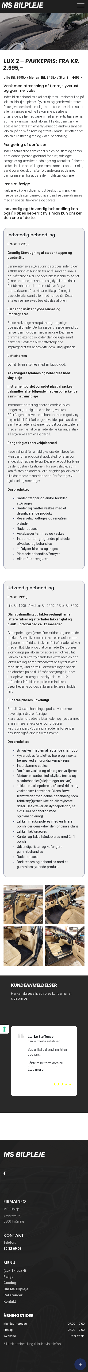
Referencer (13, 1295)
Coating (10, 1283)
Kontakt (10, 1301)
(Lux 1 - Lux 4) (15, 1270)
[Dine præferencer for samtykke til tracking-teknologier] (4, 1029)
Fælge (9, 1277)
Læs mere (35, 1070)
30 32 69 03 (12, 1249)
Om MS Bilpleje (16, 1289)
